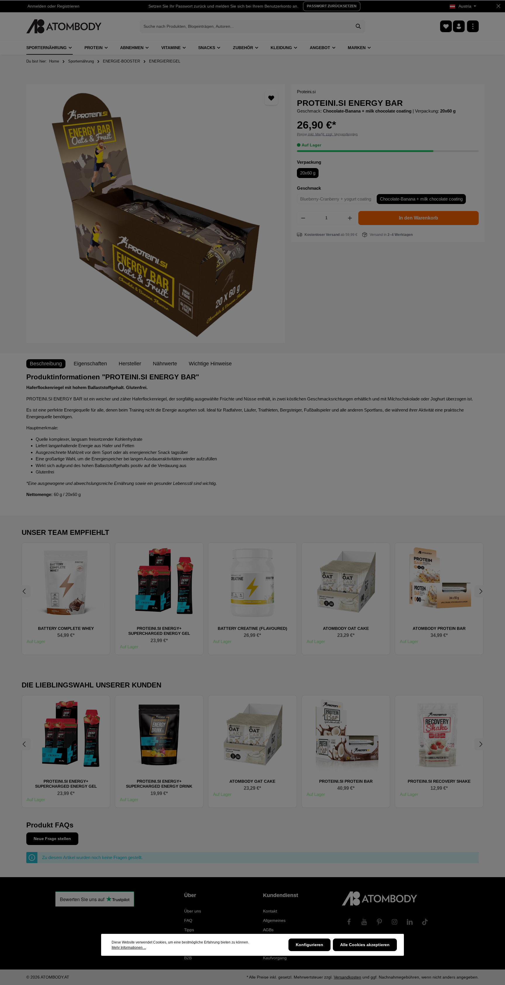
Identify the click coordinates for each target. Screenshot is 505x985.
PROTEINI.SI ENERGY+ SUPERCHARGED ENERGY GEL (159, 631)
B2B (188, 957)
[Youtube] (364, 922)
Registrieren (68, 6)
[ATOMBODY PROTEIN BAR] (439, 582)
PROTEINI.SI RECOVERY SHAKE (439, 781)
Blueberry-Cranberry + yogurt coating (335, 198)
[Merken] (271, 98)
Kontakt (270, 911)
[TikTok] (425, 922)
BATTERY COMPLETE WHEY (66, 628)
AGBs (268, 929)
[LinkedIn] (410, 922)
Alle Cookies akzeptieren (365, 944)
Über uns (192, 911)
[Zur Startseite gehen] (63, 26)
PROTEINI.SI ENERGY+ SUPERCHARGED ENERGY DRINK (159, 784)
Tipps (189, 929)
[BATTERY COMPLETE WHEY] (66, 582)
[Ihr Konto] (459, 26)
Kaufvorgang (275, 957)
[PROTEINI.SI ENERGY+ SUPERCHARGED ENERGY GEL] (159, 582)
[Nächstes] (480, 591)
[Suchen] (358, 26)
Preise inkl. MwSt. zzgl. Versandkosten (327, 134)
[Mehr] (473, 26)
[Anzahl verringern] (303, 218)
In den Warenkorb (418, 217)
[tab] (45, 363)
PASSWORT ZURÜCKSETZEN (332, 6)
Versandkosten (347, 977)
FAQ (188, 920)
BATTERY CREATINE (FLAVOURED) (252, 628)
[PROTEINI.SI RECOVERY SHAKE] (439, 734)
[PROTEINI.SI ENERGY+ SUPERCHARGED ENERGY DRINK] (159, 734)
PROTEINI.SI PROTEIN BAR (346, 781)
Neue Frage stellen (52, 838)
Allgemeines (274, 920)
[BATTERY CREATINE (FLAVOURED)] (252, 582)
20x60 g (307, 172)
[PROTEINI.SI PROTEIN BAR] (346, 734)
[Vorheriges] (24, 591)
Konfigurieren (309, 944)
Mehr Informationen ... (129, 948)
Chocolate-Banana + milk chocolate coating (421, 198)
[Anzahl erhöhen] (350, 218)
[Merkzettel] (446, 26)
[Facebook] (349, 922)
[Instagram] (394, 922)
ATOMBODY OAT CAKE (346, 628)
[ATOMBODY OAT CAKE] (346, 582)
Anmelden (36, 6)
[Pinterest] (379, 922)
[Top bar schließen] (498, 6)
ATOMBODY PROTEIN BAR (439, 628)
